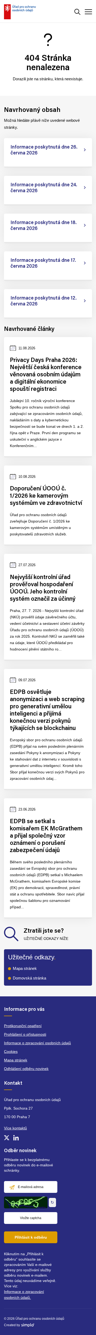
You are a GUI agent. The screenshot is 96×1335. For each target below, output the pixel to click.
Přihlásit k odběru (31, 1237)
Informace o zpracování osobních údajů (37, 1043)
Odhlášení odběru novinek (26, 1069)
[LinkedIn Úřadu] (16, 1137)
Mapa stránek (25, 968)
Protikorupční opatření (23, 1026)
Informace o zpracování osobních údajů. (24, 1294)
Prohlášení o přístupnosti (25, 1034)
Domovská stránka (29, 978)
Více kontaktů (15, 1128)
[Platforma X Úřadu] (6, 1137)
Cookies (11, 1051)
